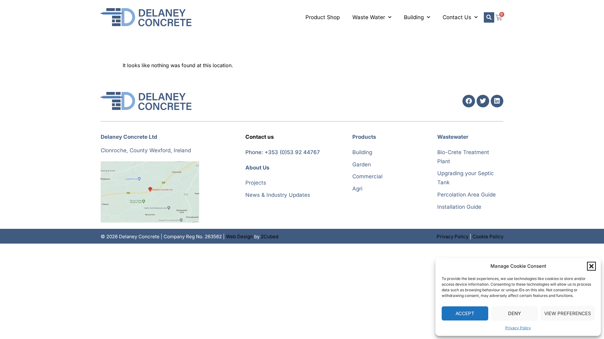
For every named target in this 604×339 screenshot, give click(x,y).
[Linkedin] (497, 101)
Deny (514, 313)
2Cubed (269, 236)
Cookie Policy (488, 236)
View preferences (567, 313)
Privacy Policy (518, 328)
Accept (465, 313)
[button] (591, 266)
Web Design (239, 236)
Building (414, 17)
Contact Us (457, 17)
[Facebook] (468, 101)
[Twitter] (483, 101)
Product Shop (322, 17)
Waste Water (368, 17)
